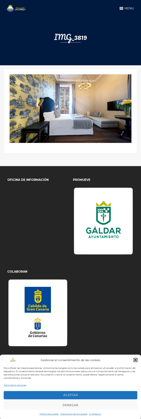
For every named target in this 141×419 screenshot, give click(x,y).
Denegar (70, 405)
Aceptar (70, 395)
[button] (135, 360)
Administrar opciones (15, 385)
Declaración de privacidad (73, 414)
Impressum (95, 414)
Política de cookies (49, 414)
